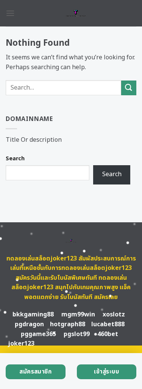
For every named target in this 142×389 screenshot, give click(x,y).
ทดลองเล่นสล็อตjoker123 (41, 258)
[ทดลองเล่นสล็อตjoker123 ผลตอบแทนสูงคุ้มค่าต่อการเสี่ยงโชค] (75, 13)
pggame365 (38, 334)
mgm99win (78, 314)
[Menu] (10, 13)
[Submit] (128, 88)
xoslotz (114, 314)
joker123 (21, 343)
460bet (107, 334)
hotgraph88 (67, 324)
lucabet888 (108, 324)
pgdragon (29, 324)
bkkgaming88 (33, 314)
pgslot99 (77, 334)
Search (15, 159)
